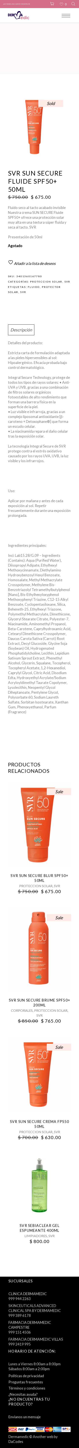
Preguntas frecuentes (25, 1382)
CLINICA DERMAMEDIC (27, 1294)
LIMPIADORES (35, 1236)
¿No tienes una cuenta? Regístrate (16, 4)
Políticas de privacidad (26, 1376)
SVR (67, 281)
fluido (34, 286)
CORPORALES (22, 1010)
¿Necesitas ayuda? (22, 1394)
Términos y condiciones (26, 1388)
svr (23, 292)
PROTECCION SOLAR (46, 281)
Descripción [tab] (21, 329)
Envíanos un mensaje (24, 1417)
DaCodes (15, 1441)
